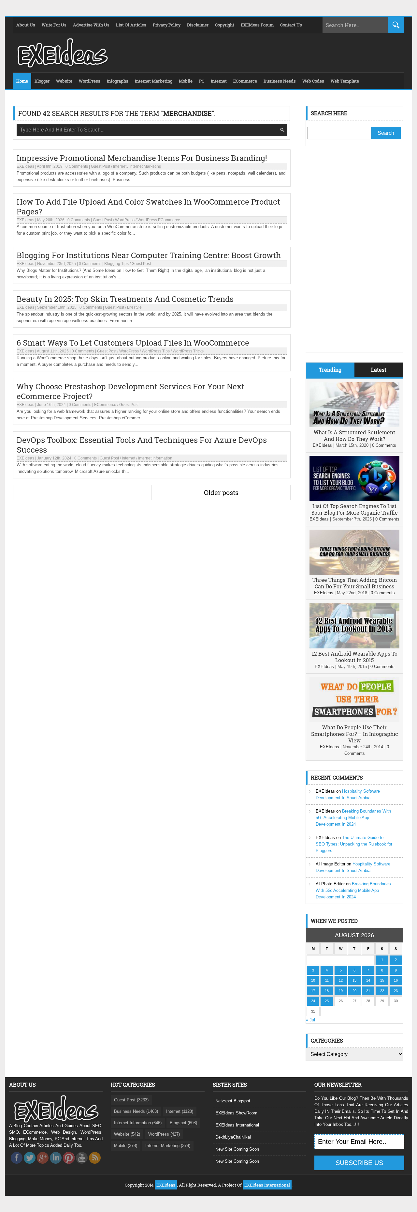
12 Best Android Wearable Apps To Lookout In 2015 (354, 656)
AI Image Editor (330, 864)
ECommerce (105, 404)
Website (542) (127, 1134)
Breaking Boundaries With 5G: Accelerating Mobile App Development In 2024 (353, 818)
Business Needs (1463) (136, 1111)
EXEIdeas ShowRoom (236, 1113)
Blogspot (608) (183, 1122)
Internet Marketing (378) (167, 1145)
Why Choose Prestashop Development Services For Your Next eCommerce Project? (130, 391)
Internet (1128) (179, 1111)
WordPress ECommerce (158, 220)
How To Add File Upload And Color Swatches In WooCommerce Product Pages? (148, 206)
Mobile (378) (125, 1145)
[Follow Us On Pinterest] (68, 1165)
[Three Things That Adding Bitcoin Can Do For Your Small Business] (354, 573)
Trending (330, 369)
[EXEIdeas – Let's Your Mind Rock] (62, 66)
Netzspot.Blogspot (232, 1100)
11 (327, 980)
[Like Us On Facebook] (16, 1165)
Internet (119, 166)
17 (313, 991)
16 (396, 980)
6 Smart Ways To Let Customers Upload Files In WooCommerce (133, 342)
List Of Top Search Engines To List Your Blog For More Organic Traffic (354, 509)
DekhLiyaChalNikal (233, 1137)
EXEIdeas (25, 166)
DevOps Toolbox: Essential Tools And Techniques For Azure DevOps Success (142, 445)
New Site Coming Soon (237, 1149)
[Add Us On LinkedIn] (55, 1165)
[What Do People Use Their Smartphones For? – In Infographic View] (354, 720)
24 (313, 1001)
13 (354, 980)
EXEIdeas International (237, 1125)
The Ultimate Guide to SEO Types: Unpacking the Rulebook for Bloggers (354, 844)
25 (327, 1001)
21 (368, 991)
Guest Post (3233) (131, 1099)
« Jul (310, 1020)
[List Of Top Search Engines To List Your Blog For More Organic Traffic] (354, 499)
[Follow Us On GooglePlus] (42, 1165)
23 (396, 991)
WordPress (125, 220)
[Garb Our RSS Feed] (94, 1165)
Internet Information (155, 458)
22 (382, 991)
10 (313, 980)
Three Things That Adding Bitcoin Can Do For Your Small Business (354, 583)
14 (368, 980)
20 (354, 991)
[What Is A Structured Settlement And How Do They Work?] (354, 425)
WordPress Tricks (188, 351)
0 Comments (76, 166)
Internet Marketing (145, 166)
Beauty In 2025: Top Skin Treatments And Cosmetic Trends (125, 299)
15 (382, 980)
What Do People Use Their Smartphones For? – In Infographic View (354, 734)
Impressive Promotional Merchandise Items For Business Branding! (142, 158)
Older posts (221, 492)
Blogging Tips (116, 263)
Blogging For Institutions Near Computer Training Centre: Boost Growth (149, 255)
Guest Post (100, 166)
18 (327, 991)
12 (341, 980)
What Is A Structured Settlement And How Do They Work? (354, 435)
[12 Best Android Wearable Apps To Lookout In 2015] (354, 647)
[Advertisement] (354, 254)
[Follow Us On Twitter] (29, 1165)
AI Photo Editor (330, 883)
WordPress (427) (164, 1134)
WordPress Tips (156, 351)
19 (341, 991)
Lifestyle (134, 307)
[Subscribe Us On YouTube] (81, 1165)
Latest (378, 369)
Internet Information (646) (138, 1122)
